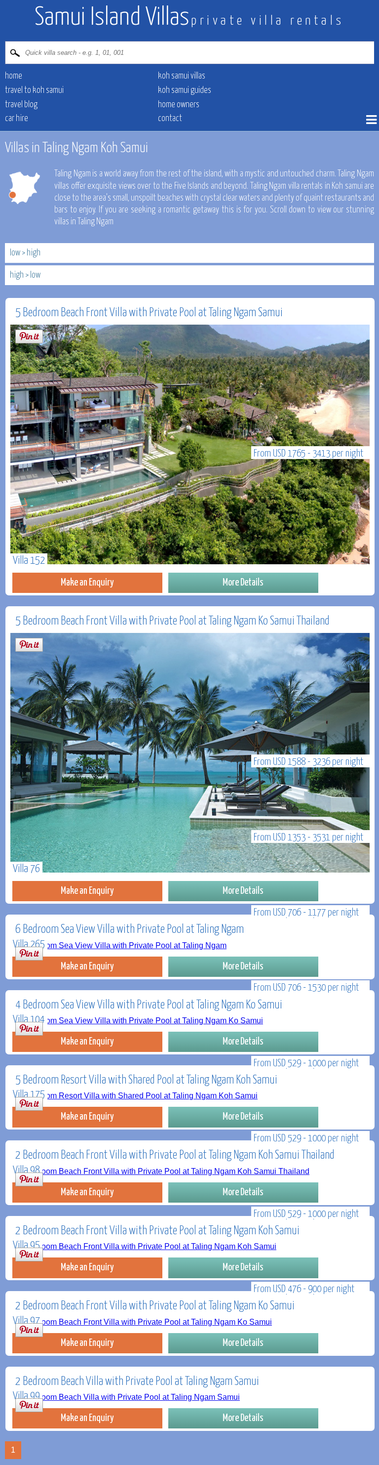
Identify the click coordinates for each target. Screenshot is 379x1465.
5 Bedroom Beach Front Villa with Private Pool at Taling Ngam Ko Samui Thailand (172, 621)
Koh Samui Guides (184, 90)
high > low (25, 275)
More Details (243, 582)
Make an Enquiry (87, 582)
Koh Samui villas (181, 76)
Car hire (16, 118)
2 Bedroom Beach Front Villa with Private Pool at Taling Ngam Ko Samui (155, 1306)
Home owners (178, 104)
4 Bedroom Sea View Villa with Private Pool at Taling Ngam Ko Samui (148, 1005)
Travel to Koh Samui (34, 90)
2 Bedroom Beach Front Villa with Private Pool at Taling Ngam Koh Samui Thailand (175, 1155)
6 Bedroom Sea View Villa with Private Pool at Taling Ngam (129, 929)
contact (170, 118)
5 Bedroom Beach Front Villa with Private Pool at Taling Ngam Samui (149, 313)
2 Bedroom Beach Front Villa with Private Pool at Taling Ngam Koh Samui (157, 1231)
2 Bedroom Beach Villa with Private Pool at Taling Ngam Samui (137, 1381)
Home (13, 76)
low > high (25, 253)
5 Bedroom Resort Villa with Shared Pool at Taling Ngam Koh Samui (146, 1080)
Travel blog (21, 104)
